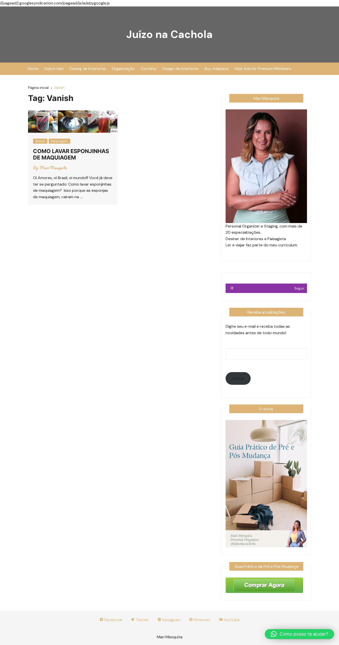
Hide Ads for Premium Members (263, 68)
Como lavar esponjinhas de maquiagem (71, 154)
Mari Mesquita (53, 168)
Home (33, 68)
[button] (299, 634)
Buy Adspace (216, 68)
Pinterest (201, 619)
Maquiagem (59, 141)
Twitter (142, 619)
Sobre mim (54, 68)
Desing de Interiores (87, 68)
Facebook (112, 619)
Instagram (170, 619)
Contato (148, 68)
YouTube (231, 619)
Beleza (40, 141)
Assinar (238, 378)
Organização (123, 68)
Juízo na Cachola (169, 34)
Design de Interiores (180, 68)
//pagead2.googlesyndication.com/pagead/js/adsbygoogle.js (55, 3)
